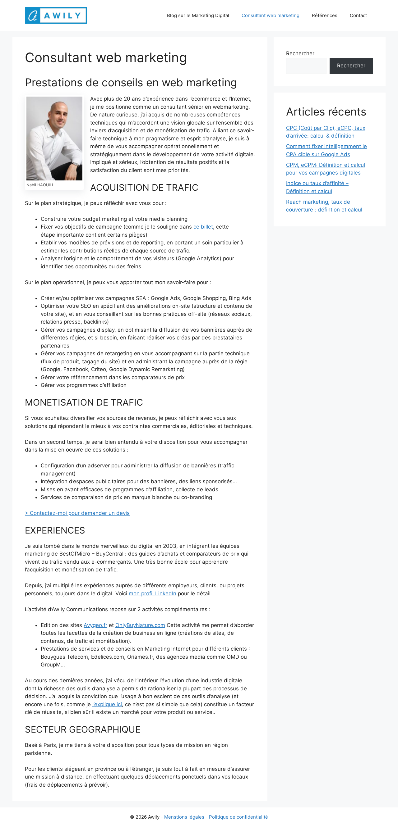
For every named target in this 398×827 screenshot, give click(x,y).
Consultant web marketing (270, 15)
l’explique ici (107, 704)
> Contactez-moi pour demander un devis (77, 513)
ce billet (203, 227)
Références (324, 15)
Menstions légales (184, 817)
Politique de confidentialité (238, 817)
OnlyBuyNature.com (140, 625)
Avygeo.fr (95, 625)
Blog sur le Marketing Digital (198, 15)
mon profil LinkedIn (152, 593)
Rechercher (300, 53)
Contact (358, 15)
